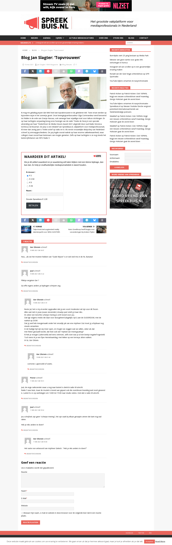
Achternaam (115, 158)
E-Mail (23, 498)
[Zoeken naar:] (138, 42)
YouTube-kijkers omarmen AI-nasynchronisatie (129, 81)
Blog (63, 64)
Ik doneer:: (31, 172)
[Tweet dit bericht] (33, 71)
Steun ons (118, 38)
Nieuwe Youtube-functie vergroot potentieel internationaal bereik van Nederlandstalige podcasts (130, 109)
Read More (160, 541)
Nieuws (34, 38)
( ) (60, 43)
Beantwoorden (30, 262)
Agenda (46, 38)
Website (24, 505)
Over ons (103, 38)
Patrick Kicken (115, 93)
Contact (143, 38)
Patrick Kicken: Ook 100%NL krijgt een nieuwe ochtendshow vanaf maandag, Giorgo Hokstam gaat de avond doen (129, 96)
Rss (150, 533)
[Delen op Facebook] (25, 71)
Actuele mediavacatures (81, 38)
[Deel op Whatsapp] (71, 71)
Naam (23, 491)
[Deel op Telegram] (87, 71)
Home (23, 38)
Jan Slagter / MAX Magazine (47, 64)
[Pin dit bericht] (48, 71)
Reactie (24, 472)
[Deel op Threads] (102, 71)
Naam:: (29, 191)
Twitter (141, 533)
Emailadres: (114, 161)
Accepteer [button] (149, 541)
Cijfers (59, 38)
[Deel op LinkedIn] (40, 71)
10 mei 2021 (29, 64)
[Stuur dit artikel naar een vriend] (56, 71)
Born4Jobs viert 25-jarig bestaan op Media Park (129, 55)
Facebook (129, 533)
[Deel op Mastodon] (79, 71)
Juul (31, 271)
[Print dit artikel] (63, 71)
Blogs (131, 38)
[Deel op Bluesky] (94, 71)
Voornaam (114, 154)
